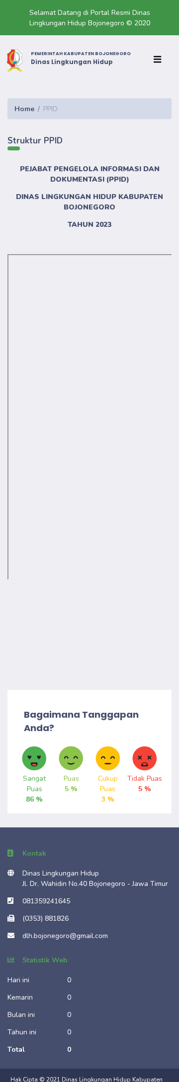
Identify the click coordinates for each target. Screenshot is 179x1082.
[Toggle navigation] (159, 60)
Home (24, 109)
